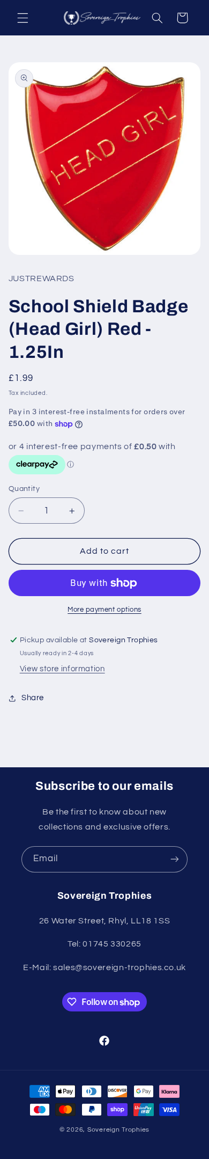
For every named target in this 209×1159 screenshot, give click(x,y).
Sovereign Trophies (118, 1130)
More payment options (104, 609)
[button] (22, 17)
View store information (62, 669)
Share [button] (32, 698)
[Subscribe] (174, 859)
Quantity (24, 489)
